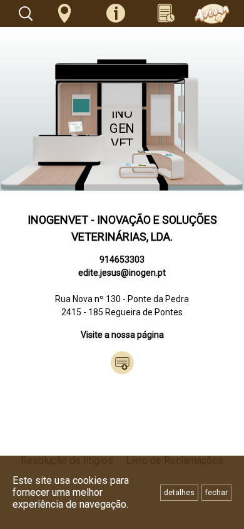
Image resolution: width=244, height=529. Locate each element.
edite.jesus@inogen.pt (122, 273)
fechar (216, 492)
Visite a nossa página (122, 335)
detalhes (179, 492)
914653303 (122, 259)
